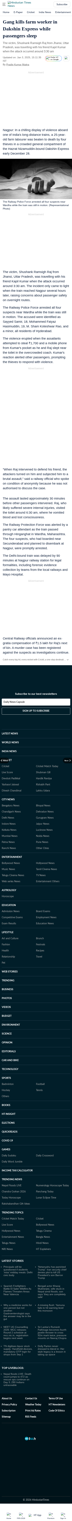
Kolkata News (9, 830)
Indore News (9, 824)
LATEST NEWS (10, 734)
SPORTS (6, 1078)
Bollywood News (11, 863)
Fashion (6, 944)
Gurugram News (45, 818)
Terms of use (56, 1398)
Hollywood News (45, 863)
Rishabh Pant (43, 784)
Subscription (9, 1411)
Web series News (11, 881)
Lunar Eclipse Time (46, 1198)
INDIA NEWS (9, 751)
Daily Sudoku (9, 1155)
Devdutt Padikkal (11, 778)
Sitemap (6, 1417)
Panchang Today (44, 1191)
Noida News (42, 836)
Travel (39, 957)
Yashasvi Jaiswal (10, 784)
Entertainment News (13, 1237)
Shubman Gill (43, 772)
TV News (41, 875)
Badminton (8, 1084)
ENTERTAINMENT (12, 857)
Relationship (8, 957)
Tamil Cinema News (46, 869)
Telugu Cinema (44, 1231)
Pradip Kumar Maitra (17, 64)
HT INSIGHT (8, 1114)
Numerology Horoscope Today (52, 1185)
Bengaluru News (10, 805)
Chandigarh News (11, 812)
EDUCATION (9, 905)
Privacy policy (9, 1404)
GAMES (6, 1149)
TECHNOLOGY (10, 1069)
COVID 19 (7, 1141)
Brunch (40, 938)
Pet (3, 963)
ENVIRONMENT (11, 1025)
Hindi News (42, 1243)
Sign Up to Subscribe (36, 711)
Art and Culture (10, 938)
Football (40, 1084)
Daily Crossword (45, 1155)
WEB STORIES (10, 972)
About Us (7, 1398)
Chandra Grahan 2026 (14, 1191)
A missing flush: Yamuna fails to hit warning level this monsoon (51, 1308)
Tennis (39, 1090)
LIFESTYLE (7, 932)
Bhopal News (43, 805)
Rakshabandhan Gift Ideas (16, 1204)
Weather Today (33, 1404)
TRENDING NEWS (12, 1179)
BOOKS (6, 1105)
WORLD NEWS (10, 742)
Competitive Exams (12, 917)
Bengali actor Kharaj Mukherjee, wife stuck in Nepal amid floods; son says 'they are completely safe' (52, 1291)
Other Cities (42, 848)
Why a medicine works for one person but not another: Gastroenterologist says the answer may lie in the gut (17, 1312)
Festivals (40, 944)
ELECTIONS (8, 1123)
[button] (4, 4)
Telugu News (8, 1243)
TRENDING (8, 980)
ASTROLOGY (9, 890)
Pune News (42, 842)
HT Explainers (43, 1249)
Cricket (31, 12)
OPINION (7, 1042)
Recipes (40, 950)
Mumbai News (9, 836)
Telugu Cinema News (13, 875)
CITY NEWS (8, 799)
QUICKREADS (9, 1132)
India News (45, 12)
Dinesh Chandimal (11, 791)
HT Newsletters (57, 1404)
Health (5, 950)
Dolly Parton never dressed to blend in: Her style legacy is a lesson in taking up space (52, 1350)
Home (6, 12)
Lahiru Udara (43, 791)
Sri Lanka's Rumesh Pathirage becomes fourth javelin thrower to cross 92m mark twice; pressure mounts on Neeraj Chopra (52, 1332)
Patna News (8, 842)
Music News (8, 869)
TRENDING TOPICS (12, 1213)
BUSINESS (7, 989)
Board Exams (43, 911)
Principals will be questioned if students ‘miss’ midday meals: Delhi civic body (18, 1271)
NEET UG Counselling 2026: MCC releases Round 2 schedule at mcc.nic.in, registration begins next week (15, 1332)
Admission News (11, 911)
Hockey (6, 1090)
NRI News (7, 1249)
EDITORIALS (9, 1051)
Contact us (31, 1398)
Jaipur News (42, 824)
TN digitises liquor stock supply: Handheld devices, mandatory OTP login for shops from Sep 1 (18, 1350)
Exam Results (9, 923)
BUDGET (7, 1016)
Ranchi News (9, 848)
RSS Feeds (30, 1417)
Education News (45, 923)
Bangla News (43, 1237)
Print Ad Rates (33, 1411)
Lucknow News (44, 830)
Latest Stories (13, 1261)
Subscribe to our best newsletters (36, 694)
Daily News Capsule (14, 702)
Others (5, 1096)
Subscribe (61, 4)
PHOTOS (7, 998)
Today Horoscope (11, 1198)
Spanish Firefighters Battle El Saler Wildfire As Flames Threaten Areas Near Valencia (17, 1290)
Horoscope (8, 896)
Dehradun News (45, 812)
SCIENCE (7, 1034)
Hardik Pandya (44, 778)
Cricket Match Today (47, 766)
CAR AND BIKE (10, 1060)
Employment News (46, 917)
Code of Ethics (57, 1411)
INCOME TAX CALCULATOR (17, 1170)
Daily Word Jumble (12, 1162)
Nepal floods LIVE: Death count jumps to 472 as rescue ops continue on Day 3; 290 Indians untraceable (17, 1379)
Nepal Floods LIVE (11, 1185)
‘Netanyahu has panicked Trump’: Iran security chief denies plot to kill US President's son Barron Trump (52, 1272)
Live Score (7, 772)
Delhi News (8, 818)
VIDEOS (6, 1007)
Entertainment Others (47, 881)
